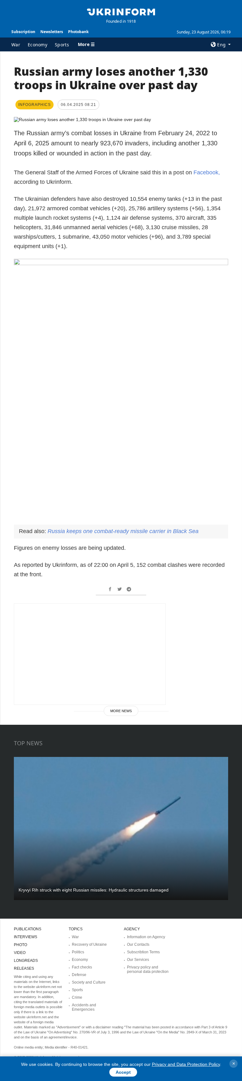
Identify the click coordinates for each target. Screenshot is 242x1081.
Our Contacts (138, 944)
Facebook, (206, 172)
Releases (24, 968)
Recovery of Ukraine (89, 944)
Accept (123, 1072)
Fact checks (82, 967)
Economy (37, 45)
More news (121, 711)
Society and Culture (89, 982)
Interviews (25, 937)
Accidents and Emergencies (84, 1007)
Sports (62, 45)
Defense (79, 975)
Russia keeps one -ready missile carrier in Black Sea (123, 531)
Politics (78, 952)
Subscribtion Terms (143, 952)
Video (20, 952)
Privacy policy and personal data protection (148, 969)
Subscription (23, 31)
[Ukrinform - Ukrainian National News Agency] (121, 11)
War (15, 45)
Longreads (26, 960)
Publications (27, 929)
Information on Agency (146, 937)
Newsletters (51, 31)
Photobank (78, 31)
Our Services (138, 959)
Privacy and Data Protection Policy (186, 1064)
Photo (20, 945)
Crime (77, 997)
